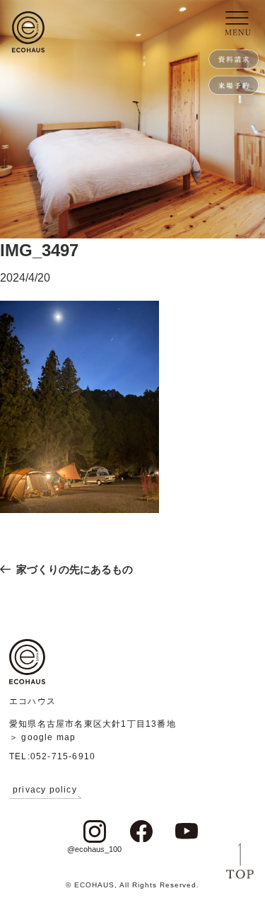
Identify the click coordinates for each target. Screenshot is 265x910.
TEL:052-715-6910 (52, 756)
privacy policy (45, 790)
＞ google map (42, 737)
